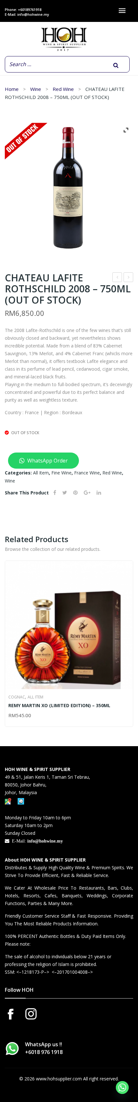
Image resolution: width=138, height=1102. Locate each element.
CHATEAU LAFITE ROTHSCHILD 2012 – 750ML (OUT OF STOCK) (128, 278)
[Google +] (87, 492)
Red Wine (63, 89)
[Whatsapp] (122, 1087)
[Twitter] (64, 492)
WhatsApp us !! (44, 1048)
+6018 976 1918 (44, 1052)
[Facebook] (54, 492)
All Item (41, 473)
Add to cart (11, 716)
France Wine (87, 473)
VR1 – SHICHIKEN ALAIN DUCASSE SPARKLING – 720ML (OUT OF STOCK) (117, 278)
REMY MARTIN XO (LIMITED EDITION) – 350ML (59, 705)
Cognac (16, 697)
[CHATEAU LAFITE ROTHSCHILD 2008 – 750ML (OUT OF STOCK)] (69, 188)
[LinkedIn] (99, 492)
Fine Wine (61, 473)
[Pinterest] (75, 492)
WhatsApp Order (47, 460)
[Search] (115, 65)
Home (12, 89)
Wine (35, 89)
